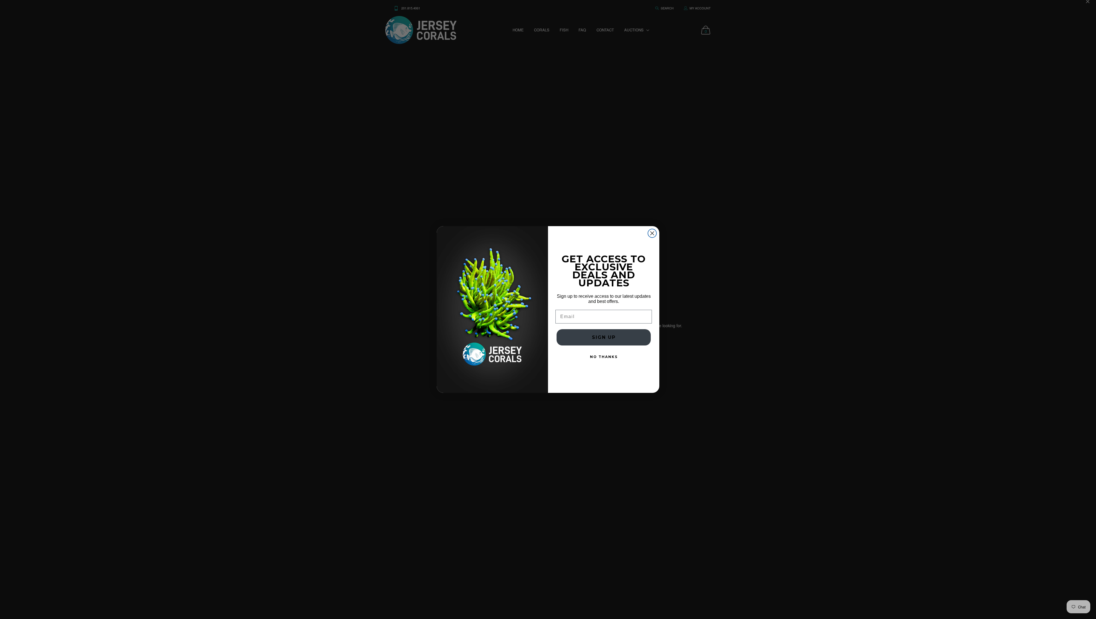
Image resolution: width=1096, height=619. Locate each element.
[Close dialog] (652, 233)
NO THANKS (604, 357)
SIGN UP (604, 337)
